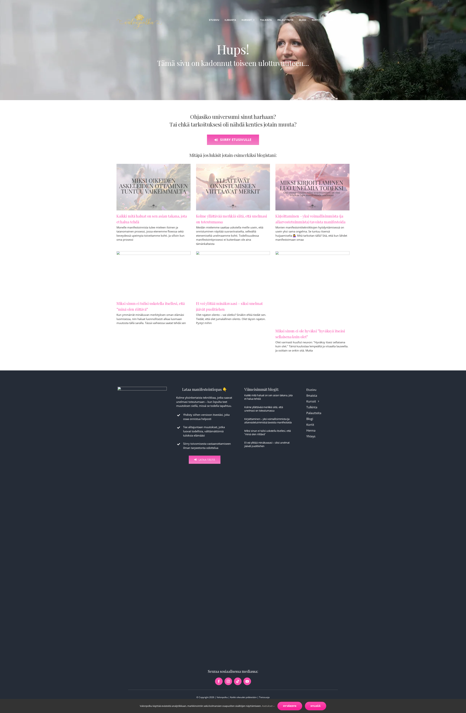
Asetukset (267, 706)
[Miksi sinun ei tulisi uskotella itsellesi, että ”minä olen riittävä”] (153, 274)
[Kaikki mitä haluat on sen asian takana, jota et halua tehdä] (153, 187)
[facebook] (219, 681)
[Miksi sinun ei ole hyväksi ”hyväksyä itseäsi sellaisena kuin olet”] (312, 288)
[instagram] (228, 681)
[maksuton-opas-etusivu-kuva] (142, 388)
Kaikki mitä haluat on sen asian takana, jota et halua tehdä (268, 397)
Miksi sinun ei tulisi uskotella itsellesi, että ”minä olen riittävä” (267, 432)
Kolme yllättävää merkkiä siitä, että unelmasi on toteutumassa (263, 408)
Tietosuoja (264, 697)
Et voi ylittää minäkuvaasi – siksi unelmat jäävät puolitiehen (266, 444)
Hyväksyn (290, 706)
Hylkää (316, 706)
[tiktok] (238, 681)
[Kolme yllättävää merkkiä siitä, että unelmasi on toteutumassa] (233, 187)
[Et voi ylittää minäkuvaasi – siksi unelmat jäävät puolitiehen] (233, 274)
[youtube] (247, 681)
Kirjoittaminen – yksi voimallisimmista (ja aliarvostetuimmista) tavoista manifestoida (268, 420)
